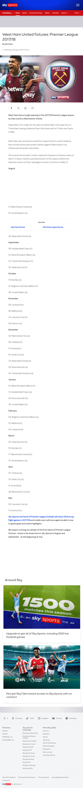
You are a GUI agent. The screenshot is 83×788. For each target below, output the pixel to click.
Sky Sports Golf (28, 747)
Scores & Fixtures (35, 13)
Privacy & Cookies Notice (26, 777)
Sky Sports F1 (27, 750)
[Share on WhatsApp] (25, 108)
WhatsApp (73, 718)
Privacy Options (43, 777)
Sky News (46, 734)
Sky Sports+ (27, 762)
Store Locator (47, 752)
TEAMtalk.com (7, 737)
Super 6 (4, 734)
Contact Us (6, 780)
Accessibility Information (60, 777)
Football (7, 13)
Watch (24, 13)
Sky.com (46, 730)
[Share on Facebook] (11, 108)
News (18, 13)
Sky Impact (47, 749)
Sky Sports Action (29, 756)
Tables (47, 13)
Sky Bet (5, 730)
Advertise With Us (49, 755)
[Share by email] (32, 108)
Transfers (55, 13)
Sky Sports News (28, 759)
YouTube (59, 718)
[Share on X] (18, 108)
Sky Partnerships (48, 746)
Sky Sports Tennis (29, 753)
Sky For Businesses (49, 743)
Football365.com (8, 740)
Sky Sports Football (29, 741)
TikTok (32, 718)
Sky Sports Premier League (29, 737)
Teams (64, 13)
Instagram (45, 718)
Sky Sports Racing (29, 765)
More (77, 13)
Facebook (18, 718)
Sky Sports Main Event (30, 733)
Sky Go (45, 737)
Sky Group (46, 740)
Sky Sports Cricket (29, 744)
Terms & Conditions (8, 777)
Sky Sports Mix (28, 768)
